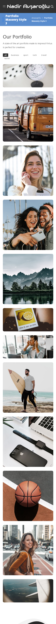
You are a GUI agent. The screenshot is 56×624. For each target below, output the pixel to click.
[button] (52, 6)
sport (25, 55)
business (15, 55)
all (5, 55)
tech (35, 55)
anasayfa (36, 18)
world (7, 58)
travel (43, 55)
